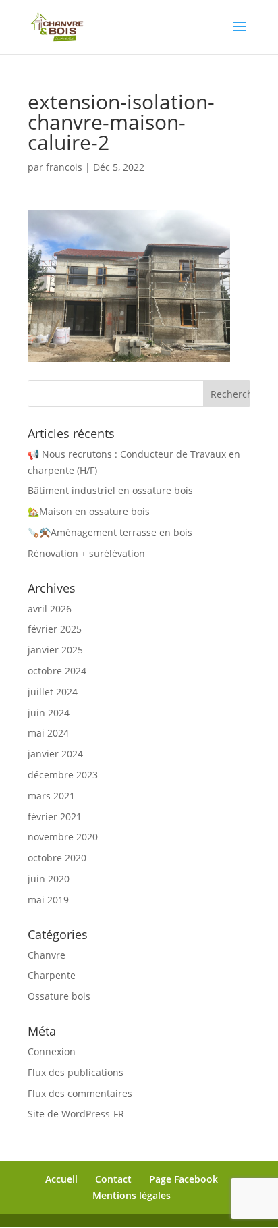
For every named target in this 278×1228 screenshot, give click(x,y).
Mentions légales (131, 1195)
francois (64, 167)
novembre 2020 (63, 836)
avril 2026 (50, 608)
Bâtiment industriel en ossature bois (110, 490)
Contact (113, 1179)
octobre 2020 (57, 857)
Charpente (52, 975)
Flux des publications (75, 1072)
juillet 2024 (53, 691)
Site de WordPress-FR (76, 1113)
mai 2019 (48, 899)
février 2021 (55, 816)
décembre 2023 (63, 774)
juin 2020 (49, 878)
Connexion (52, 1051)
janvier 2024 (55, 753)
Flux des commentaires (80, 1093)
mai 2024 (48, 732)
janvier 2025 (55, 649)
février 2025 (55, 628)
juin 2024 (49, 712)
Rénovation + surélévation (86, 553)
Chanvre (46, 955)
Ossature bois (59, 996)
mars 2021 (51, 795)
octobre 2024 (57, 670)
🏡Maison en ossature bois (89, 511)
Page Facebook (183, 1179)
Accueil (61, 1179)
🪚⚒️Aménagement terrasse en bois (110, 532)
